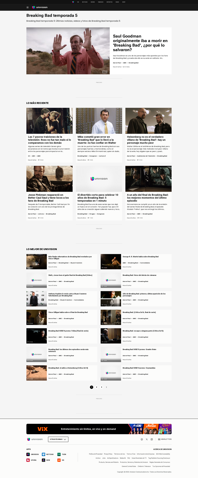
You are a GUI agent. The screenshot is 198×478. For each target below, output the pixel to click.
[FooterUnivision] (34, 439)
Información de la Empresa (145, 454)
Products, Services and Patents (108, 462)
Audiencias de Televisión (146, 156)
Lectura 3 (102, 156)
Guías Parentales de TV (139, 458)
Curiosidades (145, 263)
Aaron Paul (117, 63)
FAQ (128, 458)
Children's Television (144, 466)
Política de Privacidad (95, 454)
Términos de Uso (119, 454)
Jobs (103, 458)
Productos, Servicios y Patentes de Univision (134, 462)
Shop (123, 2)
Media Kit (123, 458)
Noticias (84, 2)
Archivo (98, 458)
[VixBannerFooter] (99, 429)
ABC (33, 156)
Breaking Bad (133, 63)
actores (41, 214)
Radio (117, 2)
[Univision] (39, 7)
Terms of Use (131, 454)
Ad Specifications (112, 458)
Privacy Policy (108, 454)
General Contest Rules (129, 466)
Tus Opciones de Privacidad (161, 466)
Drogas (92, 214)
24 (29, 156)
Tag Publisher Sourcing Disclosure (159, 458)
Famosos (100, 2)
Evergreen (93, 156)
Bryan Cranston (76, 263)
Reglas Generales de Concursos (160, 462)
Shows (93, 2)
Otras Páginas (56, 439)
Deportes (109, 2)
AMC (125, 63)
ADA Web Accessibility (163, 454)
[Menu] (27, 7)
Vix (78, 2)
